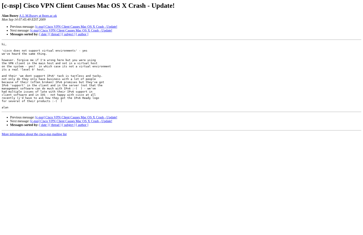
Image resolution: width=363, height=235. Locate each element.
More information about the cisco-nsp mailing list (34, 134)
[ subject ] (68, 34)
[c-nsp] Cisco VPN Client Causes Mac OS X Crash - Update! (76, 26)
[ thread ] (55, 34)
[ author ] (82, 34)
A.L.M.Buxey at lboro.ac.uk (38, 15)
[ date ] (44, 34)
